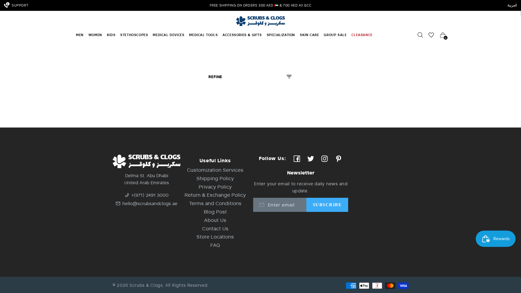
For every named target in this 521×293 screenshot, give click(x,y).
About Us (215, 220)
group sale (335, 35)
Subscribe (327, 204)
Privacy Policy (215, 186)
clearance (361, 35)
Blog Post (215, 211)
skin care (309, 35)
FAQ (215, 245)
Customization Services (215, 170)
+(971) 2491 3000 (150, 195)
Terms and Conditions (215, 203)
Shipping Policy (215, 178)
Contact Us (215, 228)
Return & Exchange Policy (215, 195)
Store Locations (215, 236)
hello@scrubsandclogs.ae (149, 203)
